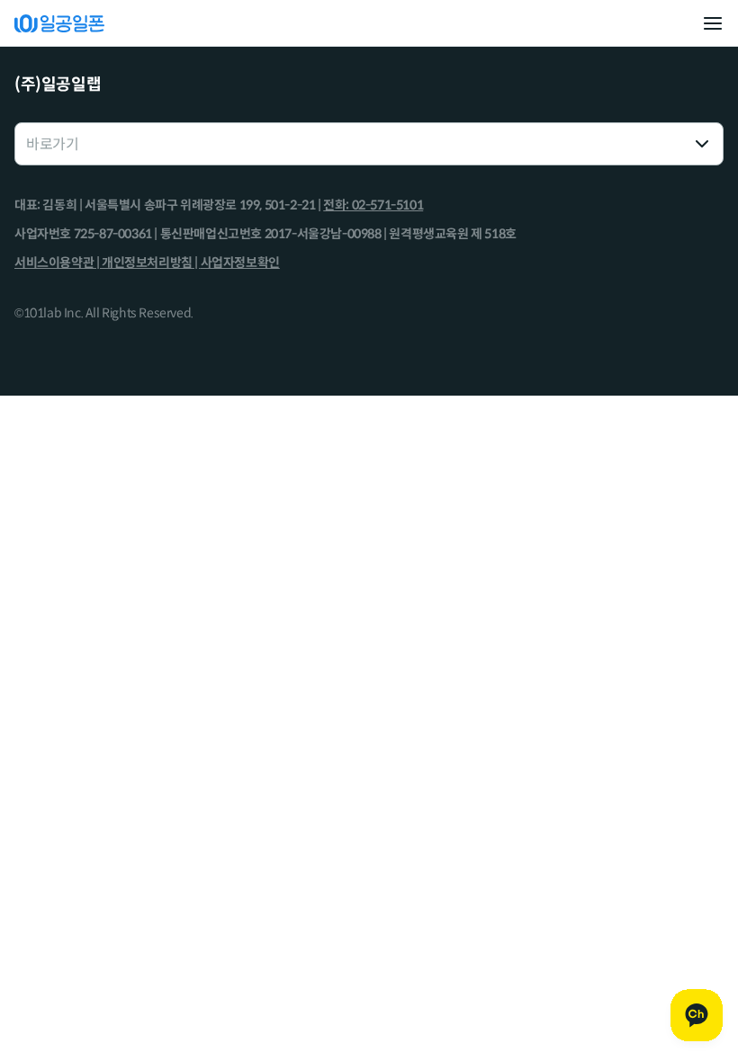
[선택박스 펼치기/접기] (702, 144)
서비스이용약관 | (58, 262)
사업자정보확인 (240, 262)
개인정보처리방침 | (151, 262)
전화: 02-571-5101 (373, 205)
